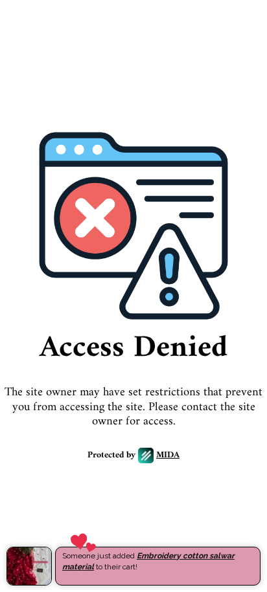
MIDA (168, 455)
